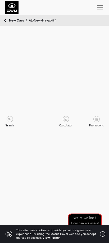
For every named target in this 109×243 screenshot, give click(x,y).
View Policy (51, 238)
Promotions (96, 125)
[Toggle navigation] (100, 8)
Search (9, 125)
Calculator (65, 125)
